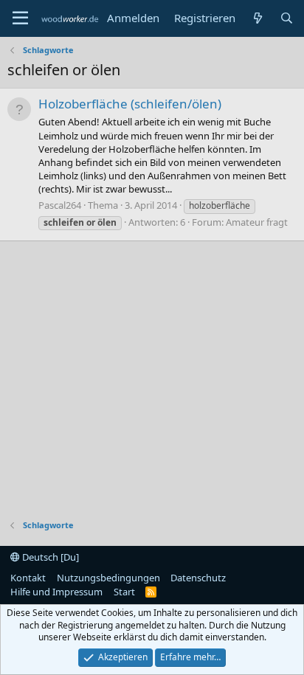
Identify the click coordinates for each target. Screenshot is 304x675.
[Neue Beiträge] (257, 18)
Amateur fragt (257, 222)
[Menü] (20, 18)
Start (124, 591)
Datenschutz (198, 577)
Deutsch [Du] (49, 557)
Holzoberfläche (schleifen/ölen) (129, 103)
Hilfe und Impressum (56, 591)
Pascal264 (59, 205)
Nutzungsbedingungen (108, 577)
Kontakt (28, 577)
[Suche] (286, 18)
